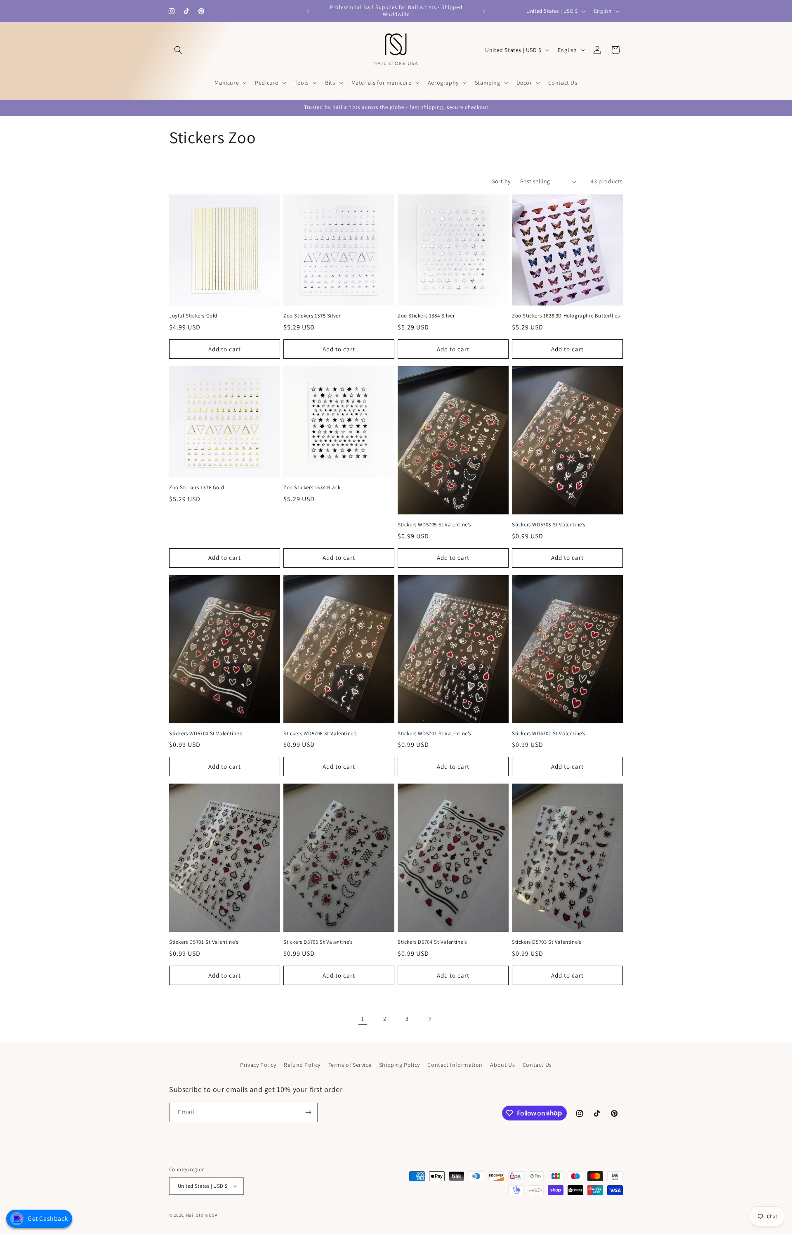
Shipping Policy (399, 1064)
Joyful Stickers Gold (193, 316)
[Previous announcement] (308, 11)
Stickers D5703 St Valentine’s (546, 942)
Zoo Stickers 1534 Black (312, 487)
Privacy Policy (258, 1064)
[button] (178, 50)
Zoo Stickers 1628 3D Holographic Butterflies (566, 316)
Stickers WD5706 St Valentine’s (320, 733)
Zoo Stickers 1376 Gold (196, 487)
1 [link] (362, 1018)
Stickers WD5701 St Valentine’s (434, 733)
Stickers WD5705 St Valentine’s (434, 524)
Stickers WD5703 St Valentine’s (548, 524)
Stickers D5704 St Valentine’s (432, 942)
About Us (502, 1064)
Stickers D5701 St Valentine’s (203, 942)
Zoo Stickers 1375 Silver (311, 316)
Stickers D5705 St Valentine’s (317, 942)
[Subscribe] (308, 1112)
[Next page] (429, 1019)
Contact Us (537, 1064)
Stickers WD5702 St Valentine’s (548, 733)
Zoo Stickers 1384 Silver (426, 316)
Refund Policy (302, 1064)
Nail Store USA (202, 1215)
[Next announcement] (484, 11)
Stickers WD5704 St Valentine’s (206, 733)
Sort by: (502, 181)
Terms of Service (350, 1064)
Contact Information (454, 1064)
